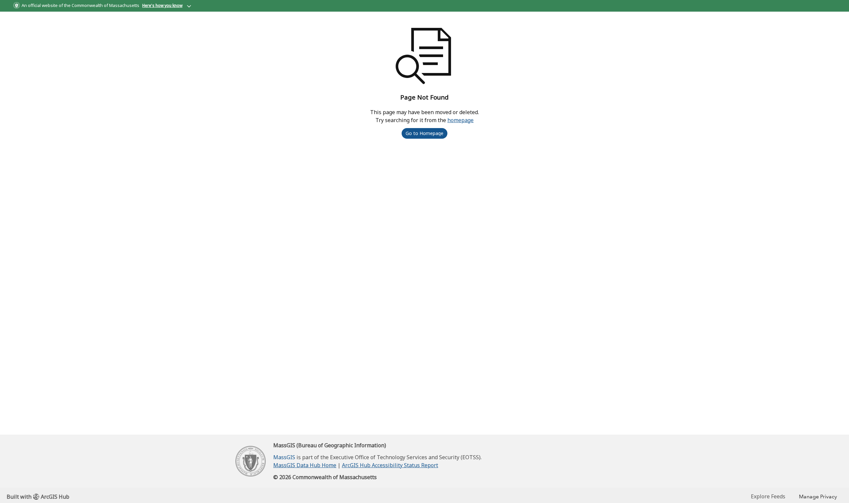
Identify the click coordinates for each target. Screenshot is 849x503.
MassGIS (284, 457)
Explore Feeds (768, 496)
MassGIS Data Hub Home (304, 465)
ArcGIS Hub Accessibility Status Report (390, 465)
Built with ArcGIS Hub (38, 496)
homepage (460, 120)
